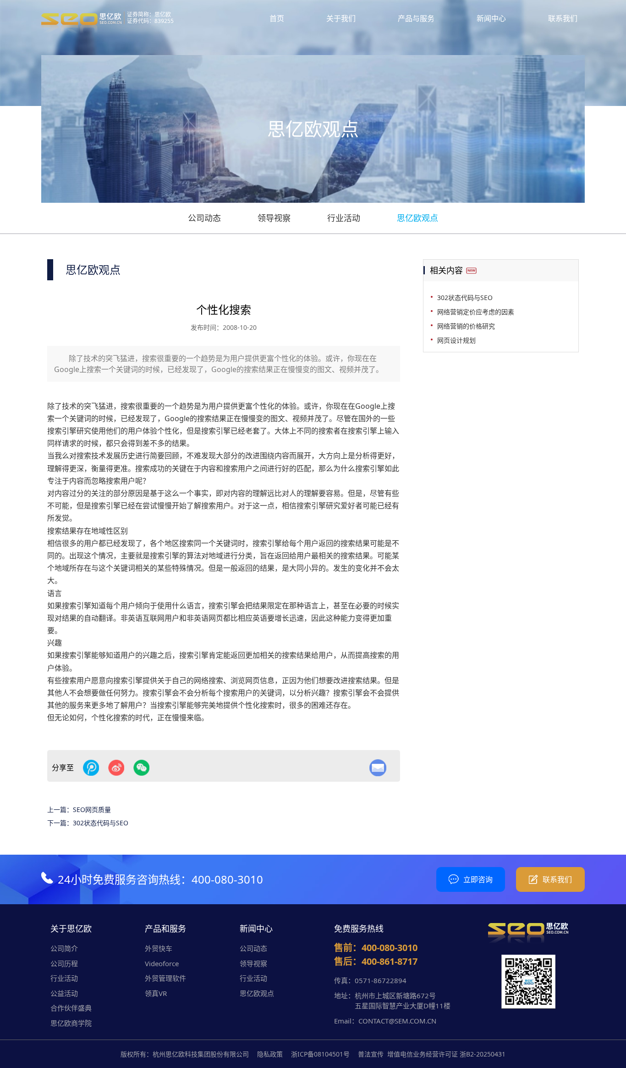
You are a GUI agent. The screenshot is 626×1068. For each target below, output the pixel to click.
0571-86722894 (380, 980)
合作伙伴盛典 (71, 1007)
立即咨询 (478, 879)
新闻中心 (491, 18)
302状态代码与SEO (100, 822)
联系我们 (562, 18)
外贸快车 (158, 948)
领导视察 (274, 217)
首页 (276, 18)
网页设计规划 (456, 340)
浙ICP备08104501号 (320, 1054)
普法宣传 (371, 1054)
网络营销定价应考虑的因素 (475, 311)
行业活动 (343, 217)
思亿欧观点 (417, 217)
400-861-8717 (389, 961)
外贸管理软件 (165, 978)
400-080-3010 (227, 879)
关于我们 (341, 18)
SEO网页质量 (92, 809)
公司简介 (64, 948)
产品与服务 (416, 18)
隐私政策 (270, 1054)
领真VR (156, 993)
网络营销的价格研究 (466, 326)
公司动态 (204, 217)
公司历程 (64, 963)
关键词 (80, 418)
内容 (76, 481)
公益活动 (64, 993)
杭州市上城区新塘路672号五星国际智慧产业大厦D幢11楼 (402, 1001)
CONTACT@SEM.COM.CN (397, 1020)
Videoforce (162, 963)
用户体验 (142, 431)
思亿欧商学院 (71, 1023)
